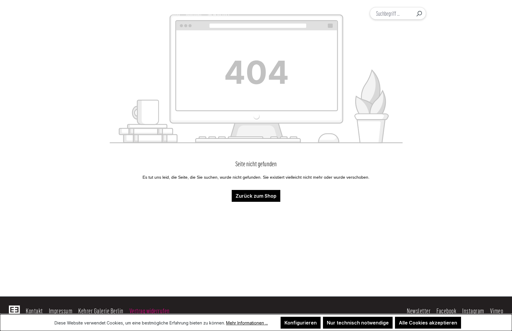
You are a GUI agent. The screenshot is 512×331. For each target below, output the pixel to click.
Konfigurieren (300, 323)
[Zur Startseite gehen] (40, 13)
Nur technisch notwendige (358, 323)
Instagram (473, 310)
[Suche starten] (419, 13)
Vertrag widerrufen (149, 310)
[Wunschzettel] (462, 13)
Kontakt (34, 310)
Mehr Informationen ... (247, 322)
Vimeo (496, 310)
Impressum (61, 310)
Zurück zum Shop (256, 196)
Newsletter (419, 310)
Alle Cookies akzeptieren (428, 323)
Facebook (446, 310)
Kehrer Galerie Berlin (101, 310)
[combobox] (391, 13)
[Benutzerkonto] (450, 13)
